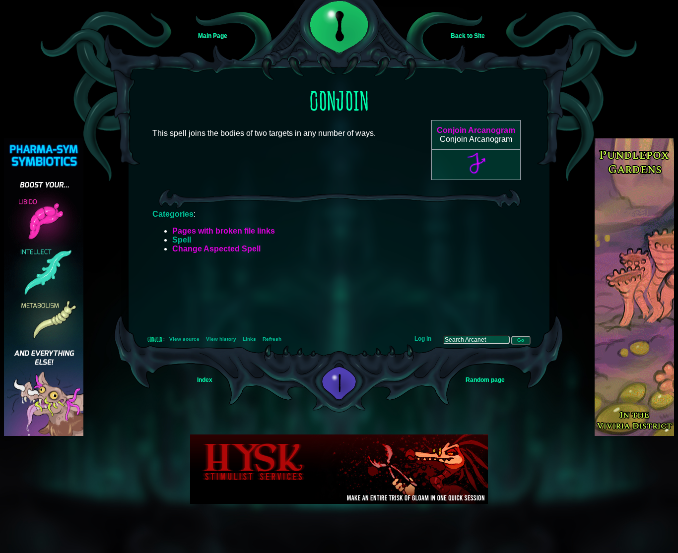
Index (204, 379)
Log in (422, 339)
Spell (181, 240)
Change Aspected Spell (216, 249)
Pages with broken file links (223, 231)
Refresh (272, 339)
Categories (173, 214)
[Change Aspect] (476, 173)
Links (249, 339)
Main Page (212, 35)
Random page (485, 379)
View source (184, 339)
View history (221, 339)
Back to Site (468, 35)
